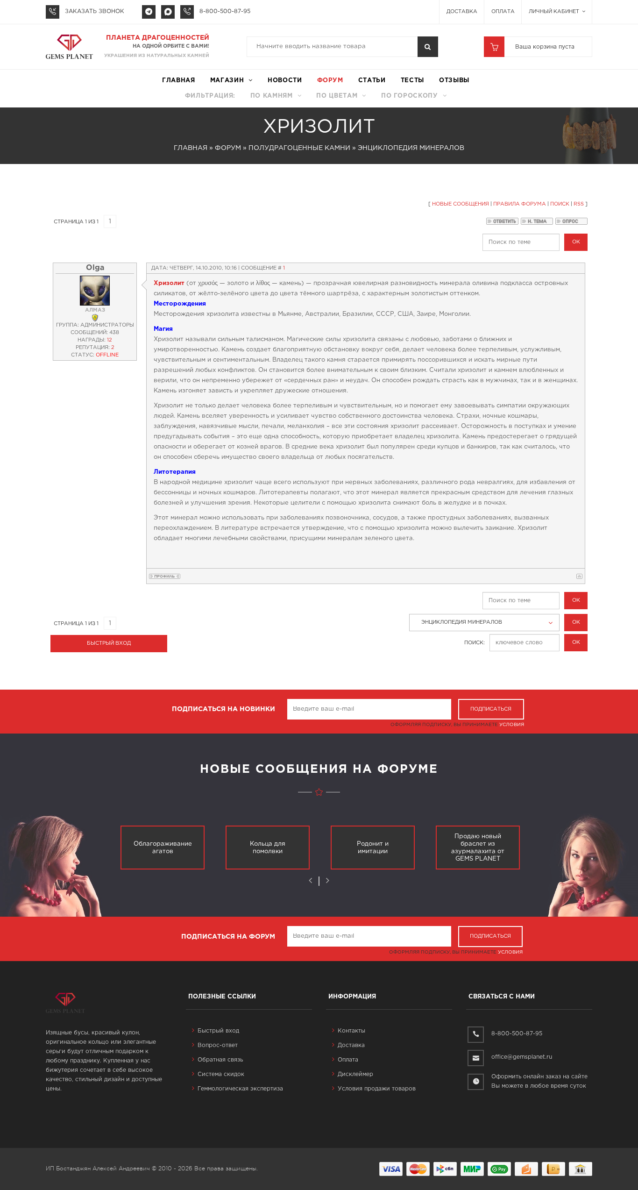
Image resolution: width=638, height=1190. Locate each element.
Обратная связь (220, 1059)
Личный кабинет (555, 11)
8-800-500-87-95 (224, 11)
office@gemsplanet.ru (521, 1057)
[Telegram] (149, 12)
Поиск (559, 204)
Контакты (351, 1030)
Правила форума (519, 204)
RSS (579, 204)
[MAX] (168, 12)
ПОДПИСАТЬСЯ (490, 709)
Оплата (503, 11)
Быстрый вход (218, 1030)
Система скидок (221, 1074)
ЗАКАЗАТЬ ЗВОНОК (94, 11)
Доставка (462, 11)
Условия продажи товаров (377, 1088)
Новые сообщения (460, 204)
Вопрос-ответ (218, 1045)
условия (511, 725)
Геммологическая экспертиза (240, 1088)
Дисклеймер (355, 1074)
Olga (95, 267)
